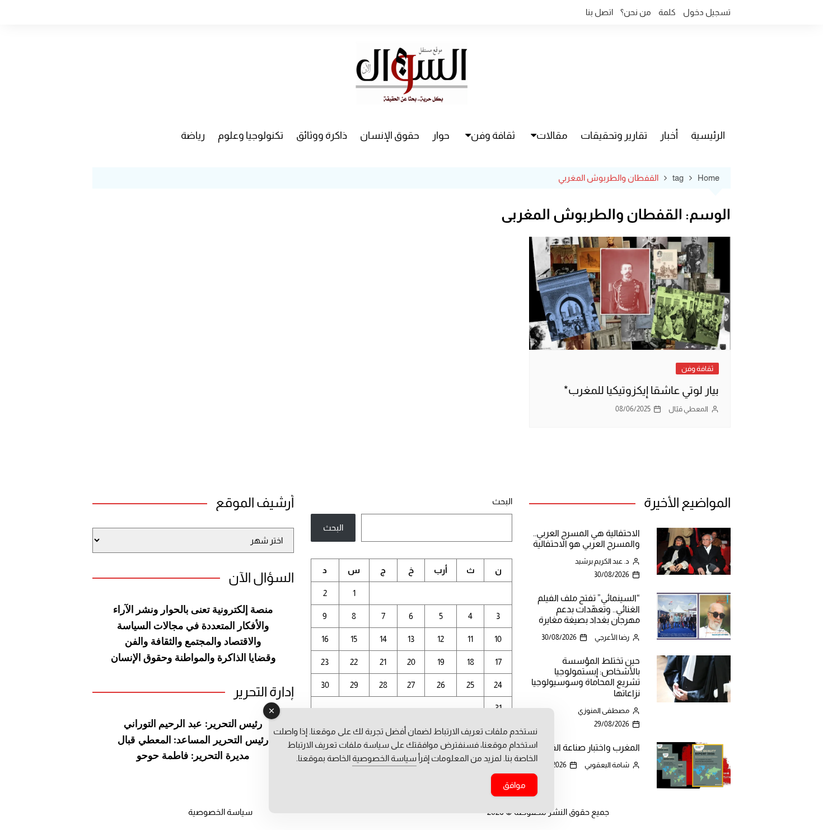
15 (353, 639)
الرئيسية (708, 135)
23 (325, 662)
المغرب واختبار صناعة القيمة (588, 747)
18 (470, 662)
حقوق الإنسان (389, 135)
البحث (502, 501)
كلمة (667, 12)
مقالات (552, 135)
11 (470, 639)
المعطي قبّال (688, 409)
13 (411, 639)
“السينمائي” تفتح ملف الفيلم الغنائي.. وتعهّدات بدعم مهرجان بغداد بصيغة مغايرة (588, 608)
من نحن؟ (635, 12)
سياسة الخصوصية (220, 812)
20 (411, 662)
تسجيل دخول (707, 12)
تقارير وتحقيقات (614, 135)
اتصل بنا (599, 12)
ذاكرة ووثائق (321, 135)
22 (354, 662)
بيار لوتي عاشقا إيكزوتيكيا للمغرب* (641, 390)
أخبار (669, 135)
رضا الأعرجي (612, 637)
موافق (514, 785)
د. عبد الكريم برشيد (602, 561)
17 (498, 662)
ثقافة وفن (493, 135)
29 (354, 685)
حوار (441, 135)
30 (325, 685)
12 (440, 639)
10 (498, 639)
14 (383, 639)
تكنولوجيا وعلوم (250, 135)
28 (383, 685)
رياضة (193, 135)
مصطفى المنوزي (603, 710)
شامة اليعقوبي (606, 765)
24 (498, 685)
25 (470, 685)
